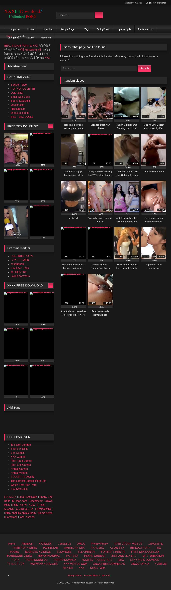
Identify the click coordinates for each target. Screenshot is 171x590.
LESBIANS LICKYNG (123, 555)
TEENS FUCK (15, 563)
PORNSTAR (50, 547)
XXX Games (18, 456)
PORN (16, 559)
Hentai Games (19, 468)
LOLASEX (17, 92)
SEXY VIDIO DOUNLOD (144, 559)
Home (30, 29)
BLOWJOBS (64, 551)
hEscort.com (18, 108)
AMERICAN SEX (74, 547)
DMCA (81, 543)
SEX (121, 559)
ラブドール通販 (20, 260)
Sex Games (18, 452)
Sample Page (67, 29)
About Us (27, 543)
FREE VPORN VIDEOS (128, 543)
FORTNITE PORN (22, 256)
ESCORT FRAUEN (22, 476)
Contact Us (64, 543)
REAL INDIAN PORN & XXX (21, 45)
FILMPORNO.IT (44, 509)
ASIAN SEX (117, 547)
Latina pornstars (20, 276)
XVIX (32, 505)
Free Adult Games (21, 460)
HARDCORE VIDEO (19, 555)
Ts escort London (21, 444)
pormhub (48, 29)
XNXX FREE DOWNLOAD (109, 563)
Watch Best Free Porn (24, 484)
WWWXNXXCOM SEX (44, 563)
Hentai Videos (19, 472)
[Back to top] (161, 580)
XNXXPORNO (140, 563)
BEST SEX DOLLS (22, 116)
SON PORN (19, 505)
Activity (30, 37)
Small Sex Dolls (20, 96)
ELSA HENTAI (86, 551)
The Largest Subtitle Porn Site (28, 480)
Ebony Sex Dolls (21, 100)
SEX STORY (98, 567)
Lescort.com (18, 104)
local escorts (27, 517)
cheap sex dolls (20, 112)
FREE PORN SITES (25, 547)
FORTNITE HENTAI (113, 551)
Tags (87, 29)
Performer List (145, 29)
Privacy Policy (99, 543)
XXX (47, 57)
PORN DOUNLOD (37, 559)
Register (161, 2)
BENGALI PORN (140, 547)
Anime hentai (45, 513)
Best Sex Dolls (19, 448)
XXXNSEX (45, 543)
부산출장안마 (19, 272)
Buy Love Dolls (20, 268)
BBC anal (11, 513)
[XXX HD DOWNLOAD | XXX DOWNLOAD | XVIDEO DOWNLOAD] (26, 15)
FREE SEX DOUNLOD (145, 551)
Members (46, 37)
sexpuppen (17, 264)
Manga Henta (75, 575)
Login (149, 2)
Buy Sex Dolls (19, 488)
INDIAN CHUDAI (94, 555)
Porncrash (11, 517)
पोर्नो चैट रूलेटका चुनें (30, 49)
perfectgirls (125, 29)
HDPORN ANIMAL (49, 555)
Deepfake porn (27, 513)
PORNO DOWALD (65, 559)
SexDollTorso (19, 84)
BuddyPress (103, 29)
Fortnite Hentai (92, 575)
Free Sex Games (21, 464)
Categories (13, 37)
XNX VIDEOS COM (75, 563)
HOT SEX (72, 555)
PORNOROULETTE (23, 88)
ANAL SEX (97, 547)
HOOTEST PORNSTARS (97, 559)
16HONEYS (155, 543)
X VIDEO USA (24, 509)
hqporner (15, 29)
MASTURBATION (153, 555)
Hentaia (106, 575)
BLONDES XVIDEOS (38, 551)
